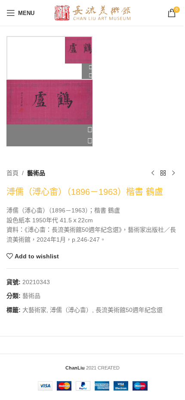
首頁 (12, 173)
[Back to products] (163, 173)
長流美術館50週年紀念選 (129, 309)
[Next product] (173, 173)
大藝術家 (34, 309)
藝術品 (36, 173)
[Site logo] (92, 12)
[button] (49, 130)
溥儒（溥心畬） (71, 309)
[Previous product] (153, 173)
